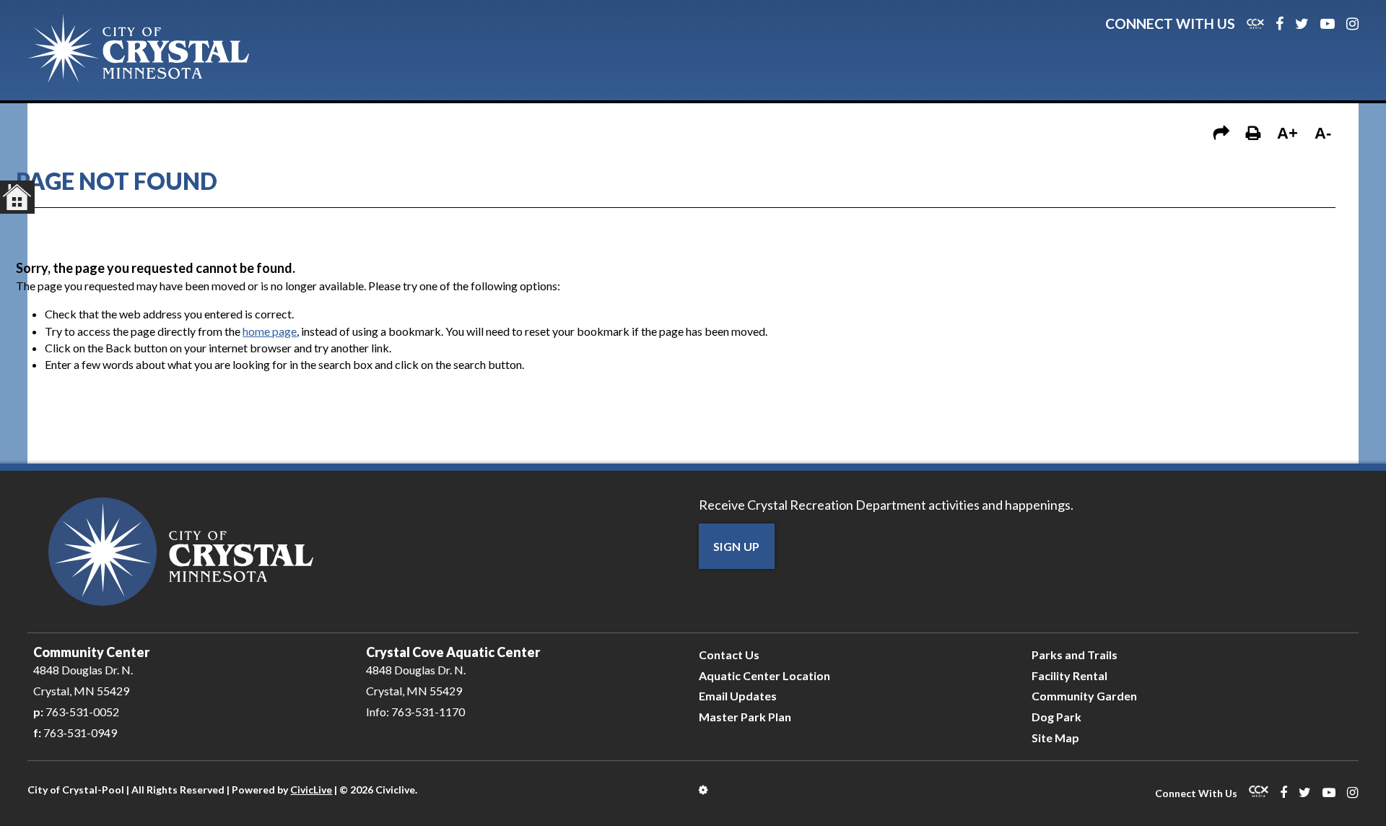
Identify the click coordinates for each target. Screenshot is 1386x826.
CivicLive (311, 789)
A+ (1287, 133)
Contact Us (729, 654)
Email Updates (738, 696)
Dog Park (1056, 716)
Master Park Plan (745, 716)
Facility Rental (1069, 675)
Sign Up (736, 546)
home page (270, 331)
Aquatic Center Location (764, 675)
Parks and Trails (1074, 654)
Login (704, 790)
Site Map (1055, 737)
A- (1323, 133)
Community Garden (1084, 696)
